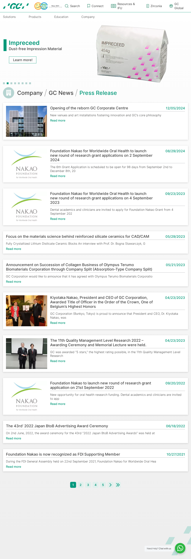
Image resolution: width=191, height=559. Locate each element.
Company (88, 17)
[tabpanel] (95, 53)
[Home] (32, 6)
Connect (98, 6)
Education (61, 17)
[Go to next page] (110, 485)
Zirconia (156, 6)
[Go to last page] (118, 485)
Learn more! (22, 60)
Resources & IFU (126, 6)
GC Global (179, 6)
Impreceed (24, 42)
